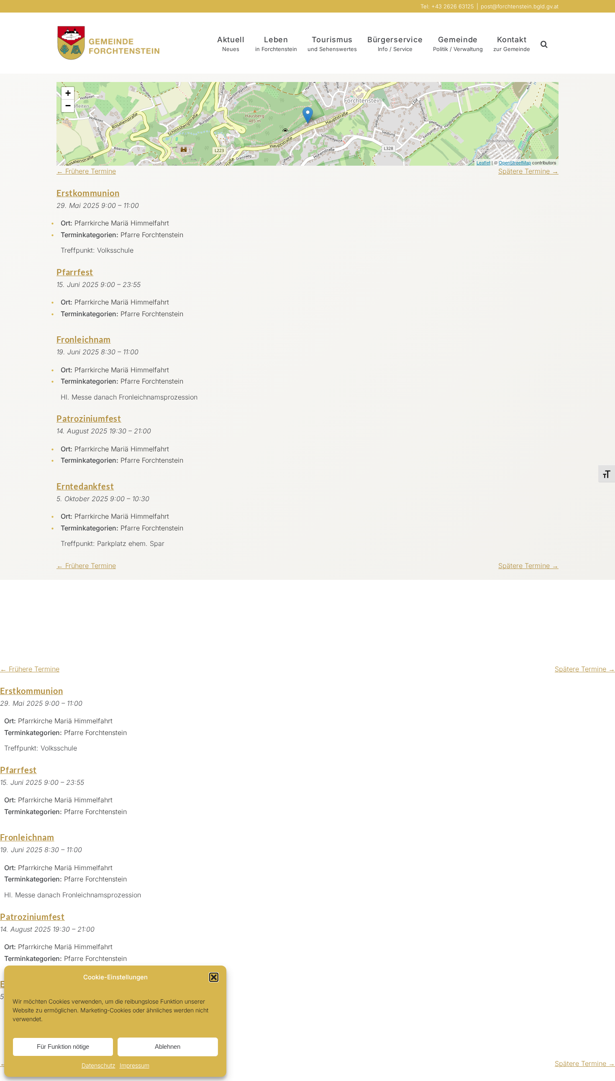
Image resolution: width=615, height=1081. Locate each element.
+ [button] (68, 93)
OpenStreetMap (515, 162)
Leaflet (483, 162)
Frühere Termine (86, 171)
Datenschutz (98, 1065)
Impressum (134, 1065)
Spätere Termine (528, 171)
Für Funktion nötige (63, 1046)
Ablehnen (167, 1046)
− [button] (68, 105)
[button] (214, 977)
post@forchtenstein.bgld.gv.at (520, 6)
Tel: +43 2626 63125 (447, 6)
